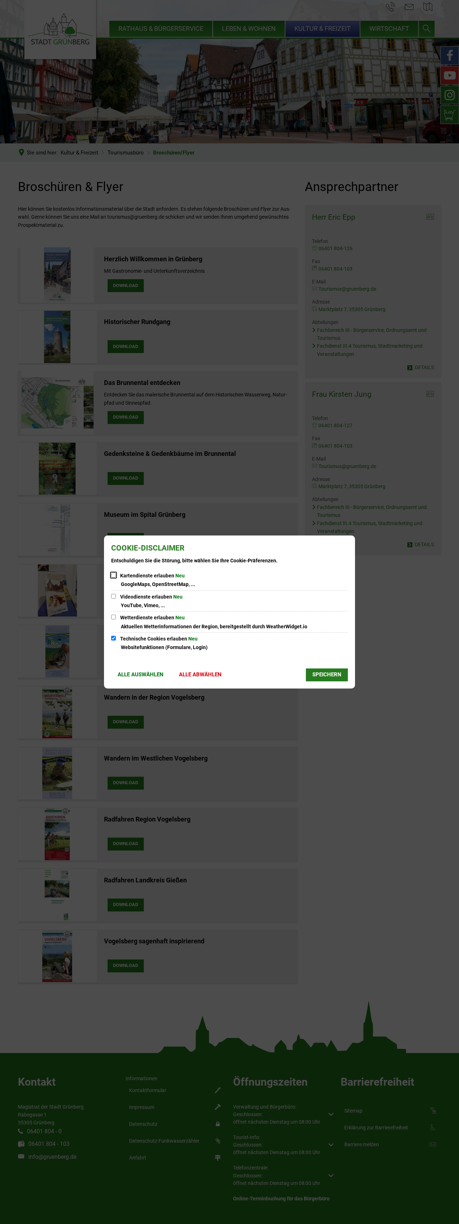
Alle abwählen (200, 674)
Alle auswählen (141, 674)
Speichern (326, 674)
